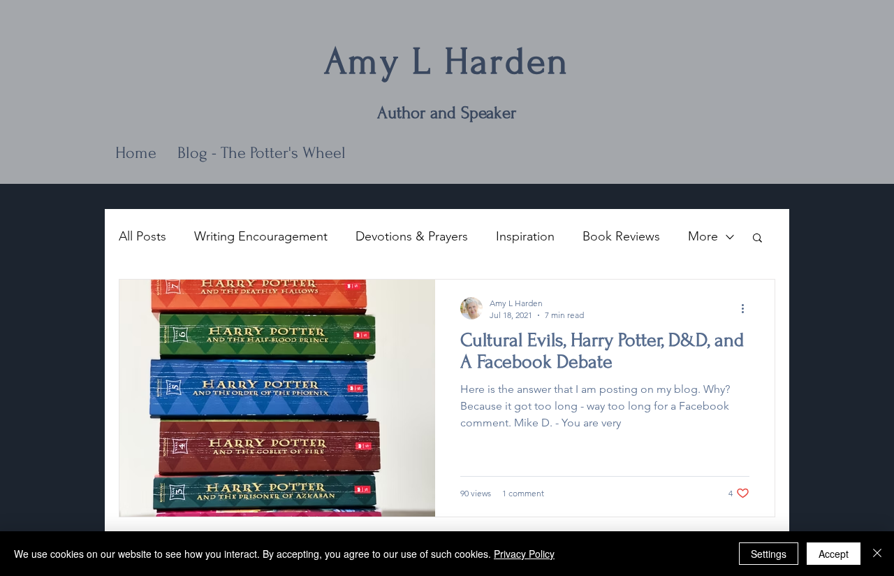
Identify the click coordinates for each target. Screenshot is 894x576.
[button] (757, 238)
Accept (834, 554)
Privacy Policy (524, 554)
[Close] (877, 553)
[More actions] (747, 308)
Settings (768, 554)
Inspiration (525, 236)
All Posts (142, 236)
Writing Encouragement (261, 236)
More (703, 236)
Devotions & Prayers (412, 236)
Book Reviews (621, 236)
